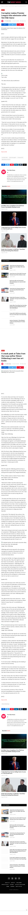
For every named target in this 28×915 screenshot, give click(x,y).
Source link (4, 151)
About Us (7, 882)
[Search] (26, 2)
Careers (12, 886)
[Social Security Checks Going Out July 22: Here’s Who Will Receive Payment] (5, 290)
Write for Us (19, 886)
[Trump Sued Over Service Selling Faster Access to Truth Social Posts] (14, 218)
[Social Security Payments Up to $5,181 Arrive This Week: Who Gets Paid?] (5, 267)
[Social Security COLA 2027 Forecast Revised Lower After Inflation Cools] (5, 275)
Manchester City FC (6, 159)
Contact (13, 882)
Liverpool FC (20, 157)
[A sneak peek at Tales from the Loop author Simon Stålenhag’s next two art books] (14, 372)
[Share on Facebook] (5, 24)
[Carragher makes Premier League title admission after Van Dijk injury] (14, 29)
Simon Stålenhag (5, 703)
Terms (7, 886)
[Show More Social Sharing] (25, 24)
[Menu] (2, 2)
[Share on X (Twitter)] (12, 24)
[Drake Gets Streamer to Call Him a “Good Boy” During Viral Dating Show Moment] (14, 240)
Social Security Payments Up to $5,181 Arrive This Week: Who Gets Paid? (17, 267)
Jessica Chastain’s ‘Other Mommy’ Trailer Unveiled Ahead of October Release (17, 322)
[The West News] (14, 2)
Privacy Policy (5, 884)
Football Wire (5, 157)
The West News (8, 20)
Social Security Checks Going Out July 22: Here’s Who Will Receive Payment (17, 290)
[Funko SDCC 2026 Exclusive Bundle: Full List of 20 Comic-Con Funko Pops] (5, 315)
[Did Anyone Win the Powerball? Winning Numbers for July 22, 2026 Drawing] (5, 282)
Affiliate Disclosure (20, 884)
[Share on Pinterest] (20, 24)
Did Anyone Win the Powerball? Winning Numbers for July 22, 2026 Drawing (17, 282)
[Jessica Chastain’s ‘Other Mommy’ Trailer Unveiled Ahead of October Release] (5, 322)
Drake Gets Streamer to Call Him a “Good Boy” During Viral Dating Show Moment (18, 299)
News (3, 350)
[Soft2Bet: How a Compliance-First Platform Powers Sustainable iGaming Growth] (14, 197)
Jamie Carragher (12, 157)
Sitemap (12, 884)
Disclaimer (19, 882)
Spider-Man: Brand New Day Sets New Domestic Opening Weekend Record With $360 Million (18, 307)
